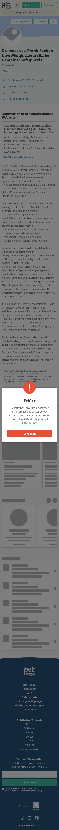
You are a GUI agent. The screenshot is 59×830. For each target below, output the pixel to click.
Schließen (29, 433)
